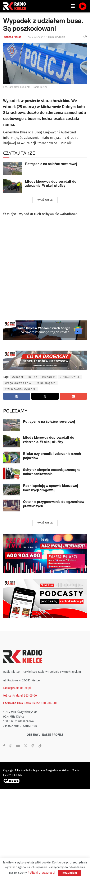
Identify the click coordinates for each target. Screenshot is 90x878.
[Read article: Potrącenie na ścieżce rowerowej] (12, 168)
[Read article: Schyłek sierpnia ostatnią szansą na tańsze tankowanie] (11, 473)
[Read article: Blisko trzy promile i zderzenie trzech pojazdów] (11, 457)
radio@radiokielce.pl (17, 688)
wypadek (18, 377)
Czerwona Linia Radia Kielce (21, 703)
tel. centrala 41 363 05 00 (20, 695)
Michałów (48, 377)
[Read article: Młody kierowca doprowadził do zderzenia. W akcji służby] (12, 186)
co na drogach (45, 383)
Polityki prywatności (41, 872)
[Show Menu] (73, 6)
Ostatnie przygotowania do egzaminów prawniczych (53, 503)
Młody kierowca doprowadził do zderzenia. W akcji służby (50, 183)
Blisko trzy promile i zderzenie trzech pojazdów (52, 455)
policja (32, 377)
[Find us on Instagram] (10, 746)
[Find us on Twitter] (25, 746)
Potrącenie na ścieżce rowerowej (51, 163)
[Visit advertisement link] (45, 553)
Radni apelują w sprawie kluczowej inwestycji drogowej (50, 487)
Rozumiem (69, 872)
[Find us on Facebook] (4, 746)
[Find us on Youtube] (18, 746)
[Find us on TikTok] (40, 746)
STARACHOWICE (70, 377)
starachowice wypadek (20, 389)
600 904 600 (49, 703)
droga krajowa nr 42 (18, 383)
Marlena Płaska (12, 37)
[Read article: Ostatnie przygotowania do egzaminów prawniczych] (11, 505)
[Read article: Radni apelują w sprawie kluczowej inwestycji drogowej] (11, 489)
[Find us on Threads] (32, 746)
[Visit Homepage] (15, 6)
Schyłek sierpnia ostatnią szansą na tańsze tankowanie (52, 471)
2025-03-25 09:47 (37, 37)
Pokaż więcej (45, 199)
